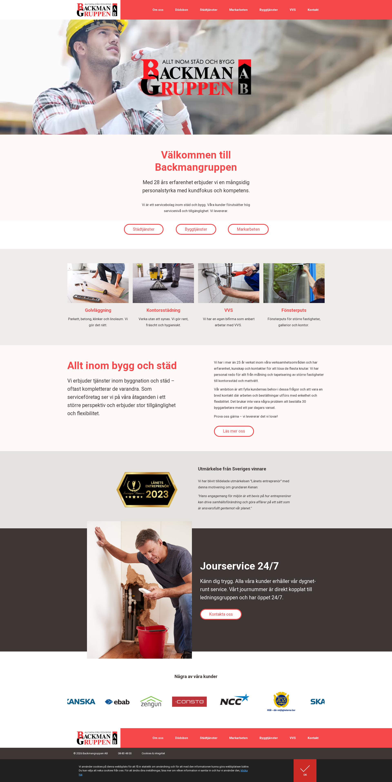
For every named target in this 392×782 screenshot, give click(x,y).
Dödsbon (181, 10)
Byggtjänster (268, 10)
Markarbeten (238, 10)
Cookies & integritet (153, 753)
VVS (293, 10)
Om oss (158, 10)
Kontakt (313, 10)
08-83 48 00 (124, 753)
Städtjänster (208, 10)
